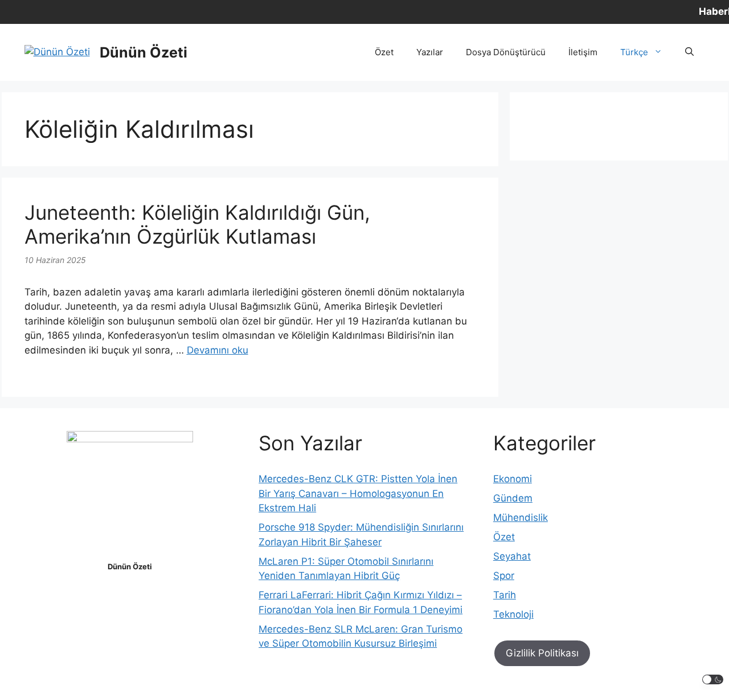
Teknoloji (513, 614)
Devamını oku (217, 350)
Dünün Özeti (143, 52)
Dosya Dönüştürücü (506, 52)
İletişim (582, 52)
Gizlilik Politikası (542, 653)
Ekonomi (512, 478)
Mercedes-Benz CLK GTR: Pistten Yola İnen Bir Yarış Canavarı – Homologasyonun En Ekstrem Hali (358, 493)
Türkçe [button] (634, 52)
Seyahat (512, 556)
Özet (384, 52)
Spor (503, 575)
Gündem (513, 498)
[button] (689, 52)
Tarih (504, 595)
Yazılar (429, 52)
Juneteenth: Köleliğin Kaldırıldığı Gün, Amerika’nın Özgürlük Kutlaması (197, 224)
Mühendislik (520, 517)
